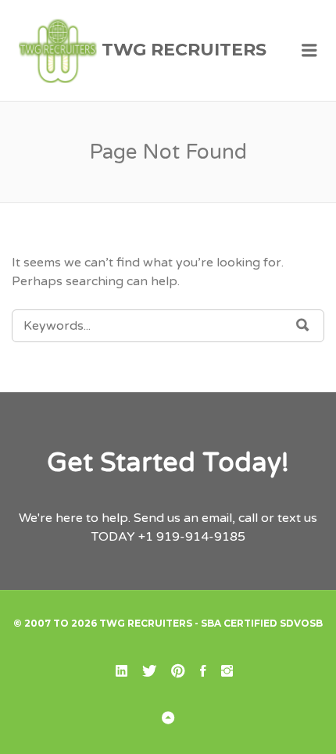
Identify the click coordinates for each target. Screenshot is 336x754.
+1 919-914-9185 (191, 537)
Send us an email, (184, 518)
